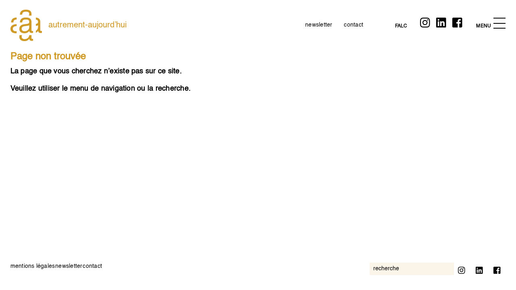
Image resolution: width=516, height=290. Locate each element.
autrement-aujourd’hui (87, 25)
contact (353, 25)
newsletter (318, 25)
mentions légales (32, 266)
